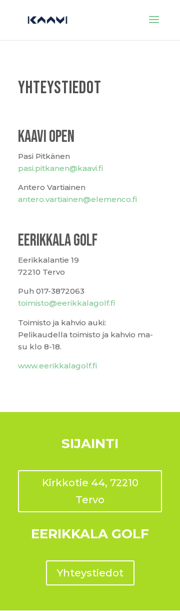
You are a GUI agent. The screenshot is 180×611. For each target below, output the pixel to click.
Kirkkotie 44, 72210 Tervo (90, 491)
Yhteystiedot (90, 573)
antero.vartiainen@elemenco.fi (77, 199)
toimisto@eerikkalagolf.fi (66, 303)
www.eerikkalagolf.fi (57, 365)
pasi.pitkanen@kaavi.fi (60, 168)
